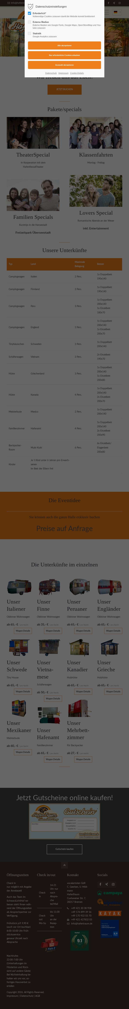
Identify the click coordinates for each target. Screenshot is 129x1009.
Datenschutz (51, 73)
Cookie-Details (77, 73)
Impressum (63, 73)
